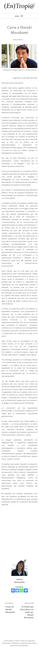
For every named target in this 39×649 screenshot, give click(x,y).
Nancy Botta (18, 40)
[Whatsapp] (22, 590)
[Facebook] (13, 590)
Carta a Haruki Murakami (19, 30)
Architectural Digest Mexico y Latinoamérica (19, 70)
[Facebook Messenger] (26, 590)
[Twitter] (17, 590)
